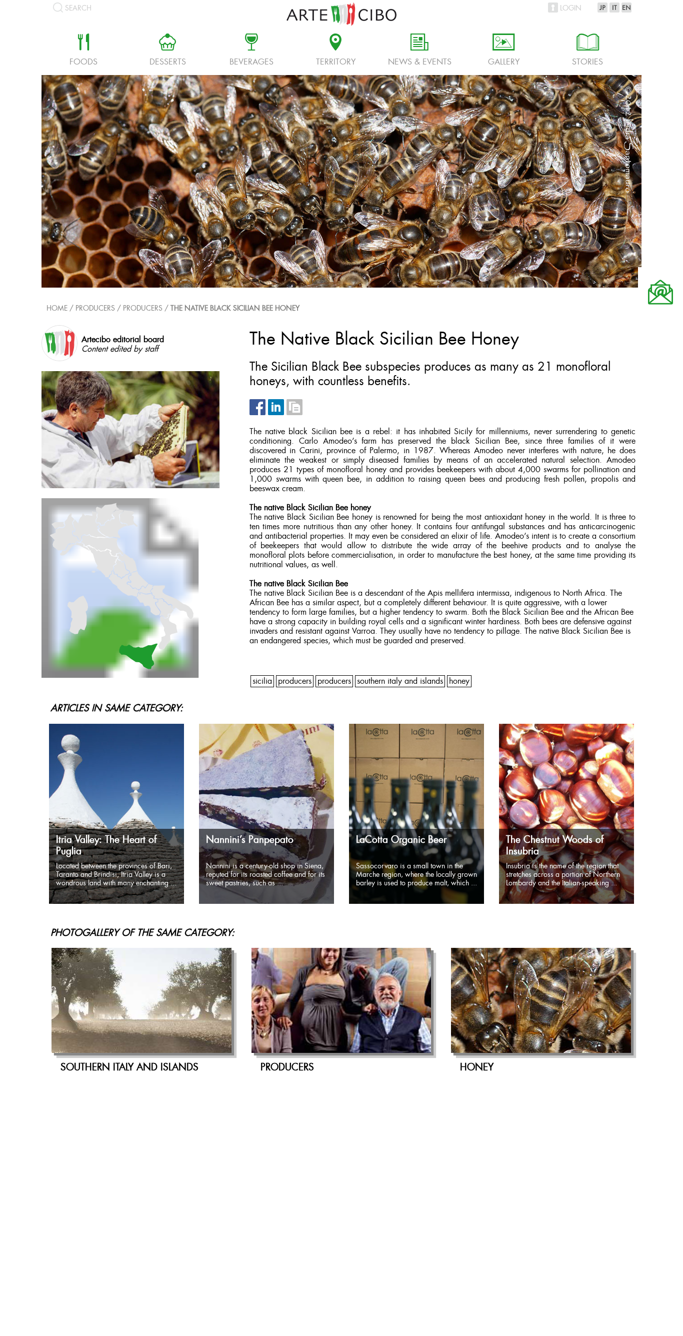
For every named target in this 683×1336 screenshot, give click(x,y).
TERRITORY (336, 51)
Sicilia (262, 681)
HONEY (459, 681)
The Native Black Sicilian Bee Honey (235, 309)
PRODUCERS (142, 309)
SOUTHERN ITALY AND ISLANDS (400, 681)
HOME (57, 309)
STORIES (587, 51)
